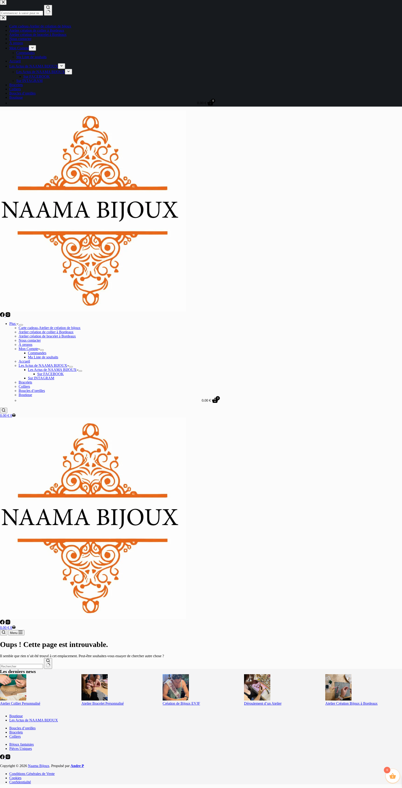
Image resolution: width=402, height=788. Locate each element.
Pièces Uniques (20, 749)
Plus (13, 324)
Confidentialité (20, 782)
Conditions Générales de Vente (32, 774)
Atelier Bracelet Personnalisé (102, 703)
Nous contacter (30, 340)
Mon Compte (28, 349)
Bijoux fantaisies (21, 744)
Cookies (15, 778)
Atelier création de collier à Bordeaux (46, 332)
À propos (25, 345)
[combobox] (21, 666)
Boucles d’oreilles (32, 391)
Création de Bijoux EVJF (181, 703)
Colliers (24, 386)
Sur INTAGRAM (41, 378)
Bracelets (25, 382)
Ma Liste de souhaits (43, 357)
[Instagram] (8, 316)
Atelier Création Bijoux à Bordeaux (351, 703)
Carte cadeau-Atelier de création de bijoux (49, 328)
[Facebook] (3, 316)
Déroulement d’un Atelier (262, 703)
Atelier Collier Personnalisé (20, 703)
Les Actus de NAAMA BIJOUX (43, 365)
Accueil (24, 361)
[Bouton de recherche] (48, 663)
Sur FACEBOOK (50, 374)
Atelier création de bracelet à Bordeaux (47, 336)
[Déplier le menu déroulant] (21, 325)
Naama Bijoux (38, 766)
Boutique (25, 395)
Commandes (37, 353)
